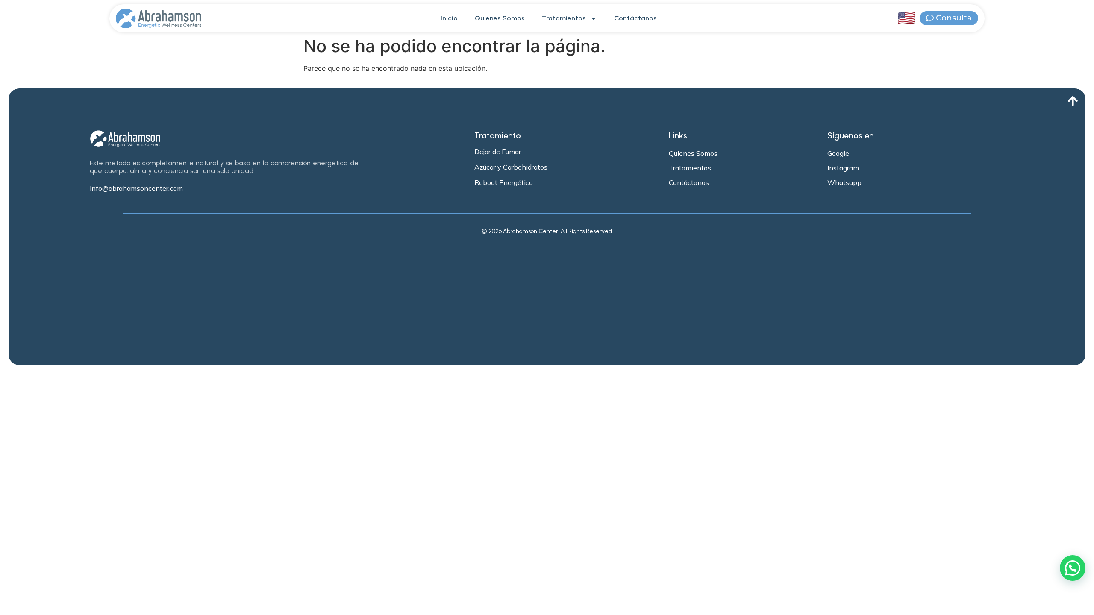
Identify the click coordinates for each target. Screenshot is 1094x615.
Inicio (449, 18)
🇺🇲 (906, 18)
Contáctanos (635, 18)
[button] (1072, 568)
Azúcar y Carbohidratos (510, 167)
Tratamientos (564, 18)
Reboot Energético (503, 182)
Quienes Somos (500, 18)
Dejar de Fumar (497, 151)
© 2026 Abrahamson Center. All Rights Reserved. (547, 231)
